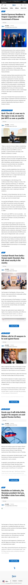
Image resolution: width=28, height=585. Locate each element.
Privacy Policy (16, 1)
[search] (21, 5)
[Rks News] (14, 5)
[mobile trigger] (2, 5)
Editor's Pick (5, 110)
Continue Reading (14, 325)
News (3, 11)
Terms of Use (3, 2)
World (7, 333)
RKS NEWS (7, 25)
